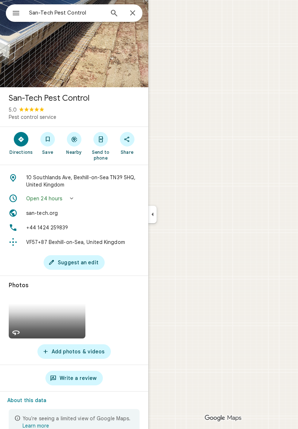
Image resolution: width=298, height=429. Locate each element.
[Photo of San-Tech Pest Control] (74, 43)
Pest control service (32, 117)
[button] (74, 198)
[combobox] (66, 12)
